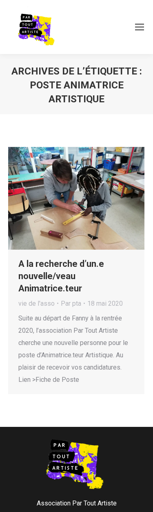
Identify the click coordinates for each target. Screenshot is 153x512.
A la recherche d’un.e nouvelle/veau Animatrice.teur (61, 276)
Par (71, 303)
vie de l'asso (36, 303)
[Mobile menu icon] (139, 27)
